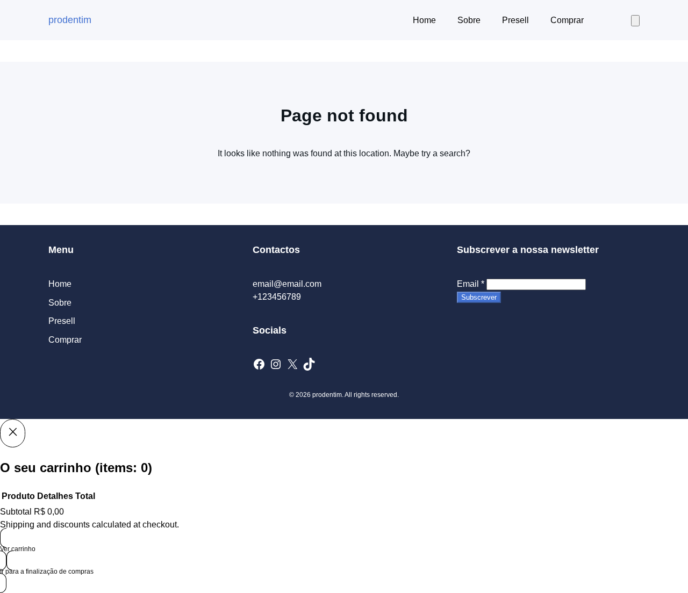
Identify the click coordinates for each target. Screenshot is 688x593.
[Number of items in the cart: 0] (635, 20)
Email (470, 283)
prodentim (69, 20)
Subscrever (479, 297)
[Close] (12, 433)
